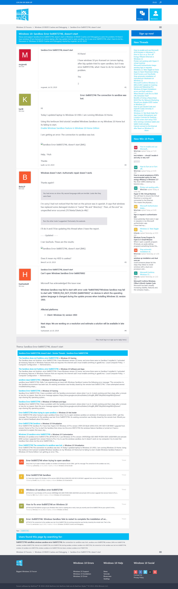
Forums (140, 19)
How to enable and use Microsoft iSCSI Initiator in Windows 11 (146, 51)
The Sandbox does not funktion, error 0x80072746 (38, 358)
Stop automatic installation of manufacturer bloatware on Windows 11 (144, 78)
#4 (126, 331)
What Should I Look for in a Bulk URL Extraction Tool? (146, 94)
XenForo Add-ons (66, 586)
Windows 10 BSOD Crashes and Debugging (45, 41)
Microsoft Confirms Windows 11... (147, 273)
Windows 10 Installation (82, 574)
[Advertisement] (59, 67)
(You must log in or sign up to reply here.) (111, 339)
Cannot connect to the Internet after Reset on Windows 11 (145, 127)
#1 (126, 87)
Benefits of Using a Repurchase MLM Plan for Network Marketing (146, 99)
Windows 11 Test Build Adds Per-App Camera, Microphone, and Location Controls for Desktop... (146, 115)
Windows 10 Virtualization (64, 480)
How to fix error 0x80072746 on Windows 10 (46, 504)
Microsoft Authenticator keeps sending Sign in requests (145, 66)
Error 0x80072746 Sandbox (29, 423)
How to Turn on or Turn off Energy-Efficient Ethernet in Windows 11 (144, 56)
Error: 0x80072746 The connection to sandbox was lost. (40, 445)
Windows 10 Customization (62, 495)
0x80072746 (24, 530)
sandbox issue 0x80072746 (29, 380)
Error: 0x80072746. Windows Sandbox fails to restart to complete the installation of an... (66, 519)
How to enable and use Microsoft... (148, 147)
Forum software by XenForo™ (37, 586)
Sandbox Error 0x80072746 (29, 390)
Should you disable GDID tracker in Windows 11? (146, 103)
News (106, 571)
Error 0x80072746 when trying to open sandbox (38, 412)
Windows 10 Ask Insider (66, 465)
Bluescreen (107, 576)
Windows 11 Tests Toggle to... (149, 230)
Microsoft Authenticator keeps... (149, 207)
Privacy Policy (139, 577)
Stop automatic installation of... (145, 250)
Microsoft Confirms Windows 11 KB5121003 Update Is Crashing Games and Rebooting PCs (146, 85)
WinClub (35, 509)
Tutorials (107, 574)
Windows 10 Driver (80, 576)
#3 (126, 262)
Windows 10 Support (81, 571)
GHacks (136, 233)
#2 (126, 165)
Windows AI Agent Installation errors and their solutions (145, 90)
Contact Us (138, 575)
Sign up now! (146, 33)
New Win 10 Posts (144, 138)
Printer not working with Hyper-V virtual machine (146, 62)
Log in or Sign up (24, 2)
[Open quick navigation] (160, 27)
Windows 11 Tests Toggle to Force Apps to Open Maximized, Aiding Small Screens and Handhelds (146, 71)
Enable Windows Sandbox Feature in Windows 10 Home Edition (70, 128)
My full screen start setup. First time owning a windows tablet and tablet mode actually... (146, 121)
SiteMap (107, 579)
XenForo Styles (80, 586)
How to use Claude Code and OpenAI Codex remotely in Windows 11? (144, 108)
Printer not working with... (149, 187)
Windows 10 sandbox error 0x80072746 (34, 434)
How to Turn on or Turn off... (148, 167)
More (146, 130)
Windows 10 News (62, 509)
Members (154, 19)
